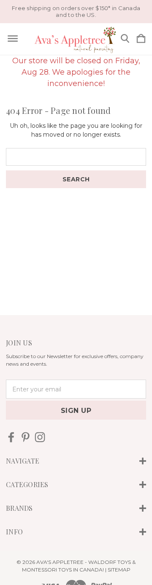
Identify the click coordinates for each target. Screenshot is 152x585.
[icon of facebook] (11, 437)
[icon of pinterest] (25, 437)
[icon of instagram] (40, 437)
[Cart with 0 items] (141, 39)
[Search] (125, 39)
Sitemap (119, 569)
